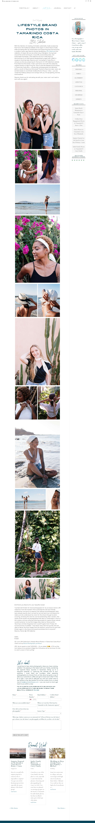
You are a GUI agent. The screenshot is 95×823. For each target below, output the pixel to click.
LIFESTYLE (78, 82)
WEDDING (78, 69)
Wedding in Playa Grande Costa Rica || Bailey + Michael (57, 763)
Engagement (14, 768)
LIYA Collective (50, 51)
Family (32, 768)
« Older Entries (14, 808)
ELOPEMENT (79, 78)
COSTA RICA (79, 86)
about (35, 8)
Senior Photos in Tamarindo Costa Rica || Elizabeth (79, 132)
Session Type (41, 711)
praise (36, 690)
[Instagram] (90, 1)
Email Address (41, 695)
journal (57, 8)
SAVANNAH (78, 95)
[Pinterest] (88, 1)
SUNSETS (78, 99)
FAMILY (78, 74)
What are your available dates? (22, 703)
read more (14, 791)
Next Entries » (61, 808)
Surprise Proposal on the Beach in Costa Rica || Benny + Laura (17, 763)
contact (67, 8)
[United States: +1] (31, 699)
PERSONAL (78, 91)
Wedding (52, 768)
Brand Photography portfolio (32, 643)
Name (15, 695)
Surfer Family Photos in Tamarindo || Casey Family (36, 763)
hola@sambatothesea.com (29, 682)
